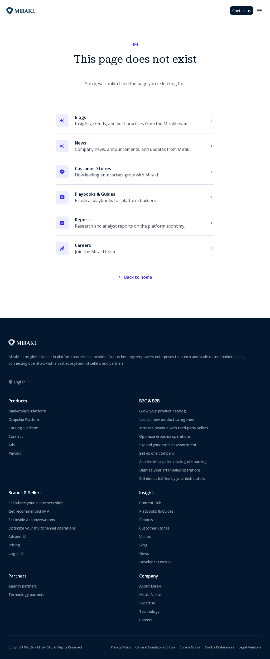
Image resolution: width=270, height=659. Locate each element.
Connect (15, 436)
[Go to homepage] (22, 344)
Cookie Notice (190, 647)
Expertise (147, 602)
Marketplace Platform (27, 410)
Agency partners (22, 586)
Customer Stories (154, 528)
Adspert (17, 536)
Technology (149, 611)
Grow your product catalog (162, 410)
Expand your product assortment (167, 444)
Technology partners (26, 594)
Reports (146, 519)
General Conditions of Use (155, 647)
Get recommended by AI (29, 511)
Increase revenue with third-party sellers (173, 427)
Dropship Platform (24, 419)
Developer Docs (155, 562)
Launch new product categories (166, 419)
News (144, 553)
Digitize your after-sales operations (170, 470)
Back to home (138, 277)
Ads (11, 444)
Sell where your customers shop (36, 502)
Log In (16, 553)
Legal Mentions (250, 647)
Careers (145, 619)
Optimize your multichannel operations (42, 528)
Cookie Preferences (219, 647)
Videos (145, 536)
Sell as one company (157, 453)
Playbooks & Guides (156, 511)
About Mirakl (150, 586)
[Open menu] (259, 10)
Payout (14, 453)
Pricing (14, 544)
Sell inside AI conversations (31, 519)
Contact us (241, 10)
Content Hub (150, 502)
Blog (143, 544)
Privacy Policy (121, 647)
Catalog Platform (23, 427)
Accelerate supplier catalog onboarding (173, 461)
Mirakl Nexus (150, 594)
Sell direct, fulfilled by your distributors (172, 478)
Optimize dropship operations (165, 436)
